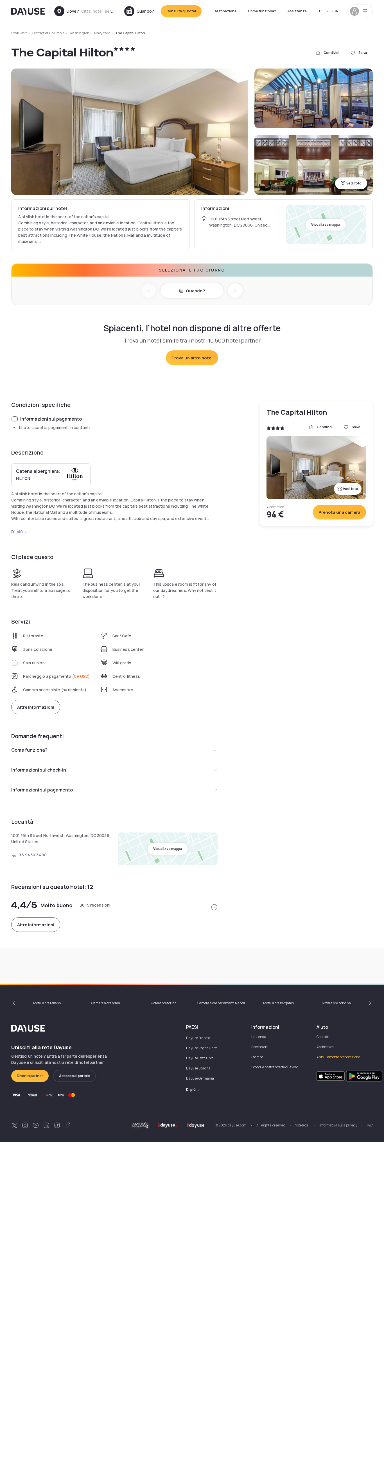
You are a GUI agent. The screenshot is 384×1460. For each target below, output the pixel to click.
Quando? (195, 291)
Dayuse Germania (200, 1078)
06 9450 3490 (33, 854)
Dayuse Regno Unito (201, 1048)
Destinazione (225, 11)
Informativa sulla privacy (338, 1125)
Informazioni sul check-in (38, 770)
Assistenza (297, 11)
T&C (369, 1125)
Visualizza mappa (325, 224)
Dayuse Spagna (198, 1068)
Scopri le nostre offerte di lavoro (274, 1067)
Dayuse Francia (198, 1037)
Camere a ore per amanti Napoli (221, 1003)
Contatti (323, 1036)
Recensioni (259, 1046)
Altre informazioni (35, 707)
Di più (17, 531)
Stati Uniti (19, 33)
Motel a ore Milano (47, 1003)
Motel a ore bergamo (278, 1003)
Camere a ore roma (105, 1003)
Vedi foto (354, 183)
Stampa (257, 1057)
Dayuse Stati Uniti (200, 1058)
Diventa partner (30, 1075)
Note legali (302, 1125)
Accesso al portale (74, 1075)
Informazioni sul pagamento (42, 790)
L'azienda (258, 1036)
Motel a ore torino (163, 1003)
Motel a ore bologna (336, 1003)
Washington (79, 33)
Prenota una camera (339, 512)
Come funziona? (262, 11)
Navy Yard (102, 33)
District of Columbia (48, 33)
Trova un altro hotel (192, 358)
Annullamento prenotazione (338, 1057)
